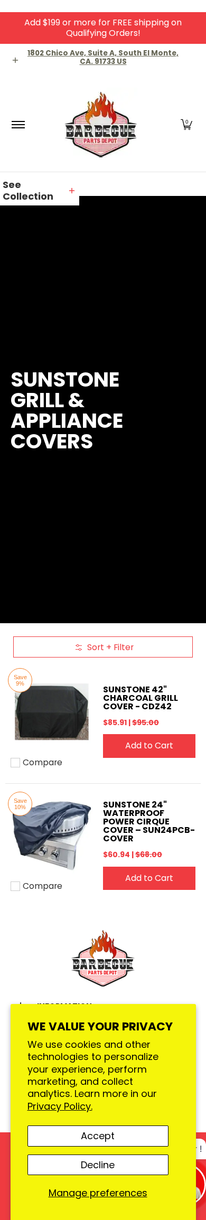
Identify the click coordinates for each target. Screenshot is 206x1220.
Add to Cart (149, 745)
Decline (98, 1164)
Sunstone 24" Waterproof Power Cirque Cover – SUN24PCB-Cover (149, 822)
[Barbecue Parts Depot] (101, 124)
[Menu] (18, 124)
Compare (42, 762)
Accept (98, 1135)
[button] (186, 124)
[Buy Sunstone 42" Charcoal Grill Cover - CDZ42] (51, 712)
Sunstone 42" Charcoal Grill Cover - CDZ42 (140, 697)
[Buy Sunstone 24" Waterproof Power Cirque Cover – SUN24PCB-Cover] (51, 835)
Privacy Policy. (59, 1106)
